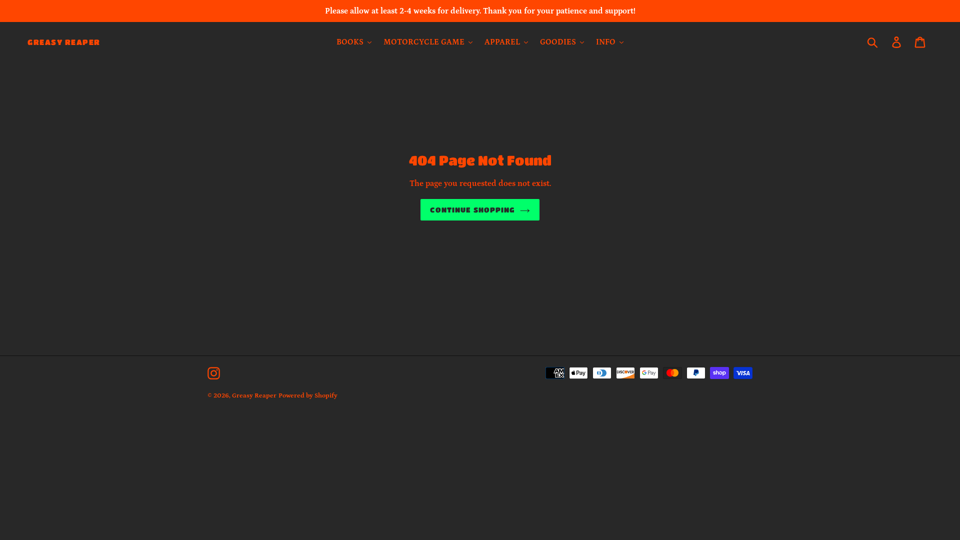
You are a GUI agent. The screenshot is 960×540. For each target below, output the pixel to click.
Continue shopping (472, 210)
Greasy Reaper (64, 42)
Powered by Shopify (308, 396)
